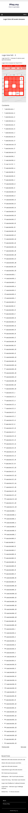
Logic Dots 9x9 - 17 (11, 692)
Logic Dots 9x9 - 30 (11, 743)
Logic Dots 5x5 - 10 (11, 191)
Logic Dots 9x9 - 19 (11, 700)
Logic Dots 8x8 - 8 (11, 538)
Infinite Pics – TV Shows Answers (10, 791)
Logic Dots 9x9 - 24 (11, 719)
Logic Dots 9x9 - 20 (11, 704)
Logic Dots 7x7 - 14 (11, 444)
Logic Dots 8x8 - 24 (11, 601)
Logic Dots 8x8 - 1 (10, 511)
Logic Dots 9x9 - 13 (11, 676)
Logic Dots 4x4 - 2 (10, 113)
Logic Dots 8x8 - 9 (10, 542)
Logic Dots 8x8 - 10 (11, 546)
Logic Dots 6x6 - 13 (11, 321)
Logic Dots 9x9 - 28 (11, 735)
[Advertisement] (14, 39)
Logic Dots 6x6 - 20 (11, 349)
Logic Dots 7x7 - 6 (11, 412)
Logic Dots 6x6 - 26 (11, 373)
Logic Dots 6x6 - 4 (11, 286)
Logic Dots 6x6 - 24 (11, 365)
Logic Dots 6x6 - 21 (11, 353)
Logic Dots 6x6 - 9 (10, 306)
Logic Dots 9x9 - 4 (11, 641)
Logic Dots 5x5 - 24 (11, 247)
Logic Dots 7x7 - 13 (11, 440)
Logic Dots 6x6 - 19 (11, 345)
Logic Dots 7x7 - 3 (10, 400)
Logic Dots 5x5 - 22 (11, 239)
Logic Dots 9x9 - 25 (11, 723)
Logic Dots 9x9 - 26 (11, 727)
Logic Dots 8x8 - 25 (11, 605)
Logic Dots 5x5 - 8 (10, 184)
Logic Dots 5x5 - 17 (11, 219)
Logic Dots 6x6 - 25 (11, 369)
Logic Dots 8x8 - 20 (11, 585)
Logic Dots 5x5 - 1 (10, 156)
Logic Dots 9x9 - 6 (11, 648)
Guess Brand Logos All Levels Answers (12, 769)
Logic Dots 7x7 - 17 (11, 455)
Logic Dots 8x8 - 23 (11, 597)
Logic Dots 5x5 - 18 (11, 223)
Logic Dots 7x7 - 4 (11, 404)
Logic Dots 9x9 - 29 (11, 739)
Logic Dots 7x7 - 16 (11, 451)
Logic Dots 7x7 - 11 (10, 432)
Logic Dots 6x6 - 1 (10, 274)
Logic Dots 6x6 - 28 (11, 381)
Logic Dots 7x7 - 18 (11, 459)
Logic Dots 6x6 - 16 (11, 333)
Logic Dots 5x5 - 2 (10, 160)
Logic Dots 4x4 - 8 (10, 136)
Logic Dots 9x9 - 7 (11, 652)
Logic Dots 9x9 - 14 (11, 680)
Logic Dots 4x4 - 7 (10, 132)
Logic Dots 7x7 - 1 (10, 392)
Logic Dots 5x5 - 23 (11, 243)
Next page (23, 747)
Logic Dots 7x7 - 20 (11, 467)
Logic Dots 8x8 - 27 (11, 613)
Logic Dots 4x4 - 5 (10, 125)
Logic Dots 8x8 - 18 (11, 578)
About (4, 800)
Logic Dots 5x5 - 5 (10, 172)
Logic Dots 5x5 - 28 (11, 262)
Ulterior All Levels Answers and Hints (11, 763)
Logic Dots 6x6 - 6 (11, 294)
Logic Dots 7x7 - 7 (11, 416)
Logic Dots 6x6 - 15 (11, 329)
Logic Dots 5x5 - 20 (11, 231)
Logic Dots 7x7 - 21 (11, 471)
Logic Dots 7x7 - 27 (11, 495)
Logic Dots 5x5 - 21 (11, 235)
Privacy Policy (6, 804)
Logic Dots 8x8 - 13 (11, 558)
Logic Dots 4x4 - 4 (10, 121)
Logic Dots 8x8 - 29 (11, 621)
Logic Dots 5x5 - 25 (11, 251)
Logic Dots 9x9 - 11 (11, 668)
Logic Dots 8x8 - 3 (11, 518)
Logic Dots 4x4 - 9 (10, 140)
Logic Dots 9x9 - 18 (11, 696)
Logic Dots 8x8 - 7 (11, 534)
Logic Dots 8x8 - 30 (11, 625)
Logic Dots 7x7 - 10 (11, 428)
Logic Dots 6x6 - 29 (11, 385)
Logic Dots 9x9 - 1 (10, 629)
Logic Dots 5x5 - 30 (11, 270)
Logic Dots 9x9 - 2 (11, 633)
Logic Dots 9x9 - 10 (11, 664)
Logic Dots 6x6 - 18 (11, 341)
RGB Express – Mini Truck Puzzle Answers (13, 776)
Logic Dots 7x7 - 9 (10, 424)
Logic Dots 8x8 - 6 (11, 530)
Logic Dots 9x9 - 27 (11, 731)
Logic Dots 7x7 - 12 (11, 436)
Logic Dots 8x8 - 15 (11, 566)
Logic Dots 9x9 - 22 (11, 711)
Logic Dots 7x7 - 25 (11, 487)
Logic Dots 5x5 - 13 (11, 203)
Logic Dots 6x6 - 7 (11, 298)
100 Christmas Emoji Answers (9, 773)
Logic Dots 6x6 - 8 (11, 302)
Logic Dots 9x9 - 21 (11, 708)
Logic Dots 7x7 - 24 (11, 483)
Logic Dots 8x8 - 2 (11, 514)
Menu (25, 14)
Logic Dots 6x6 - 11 (10, 314)
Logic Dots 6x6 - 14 (11, 325)
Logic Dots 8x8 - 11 (10, 550)
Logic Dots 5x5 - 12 (11, 199)
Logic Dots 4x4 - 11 (10, 148)
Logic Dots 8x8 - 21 (11, 589)
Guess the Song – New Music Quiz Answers (13, 780)
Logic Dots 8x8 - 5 (11, 526)
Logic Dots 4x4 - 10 (11, 144)
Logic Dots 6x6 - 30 (11, 388)
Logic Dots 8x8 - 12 (11, 554)
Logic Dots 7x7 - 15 (11, 448)
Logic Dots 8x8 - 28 (11, 617)
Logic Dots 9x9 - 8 (11, 656)
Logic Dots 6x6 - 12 (11, 318)
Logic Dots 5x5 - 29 (11, 266)
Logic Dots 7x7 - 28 (11, 499)
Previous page (5, 747)
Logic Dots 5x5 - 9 (10, 188)
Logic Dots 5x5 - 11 (10, 195)
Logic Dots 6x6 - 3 (11, 282)
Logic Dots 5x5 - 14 (11, 207)
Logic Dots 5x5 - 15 (11, 211)
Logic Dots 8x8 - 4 (11, 522)
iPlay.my (14, 4)
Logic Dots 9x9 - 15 (11, 684)
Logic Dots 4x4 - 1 (9, 109)
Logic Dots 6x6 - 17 (11, 337)
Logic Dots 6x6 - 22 (11, 357)
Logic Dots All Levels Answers (9, 766)
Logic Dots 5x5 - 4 (10, 168)
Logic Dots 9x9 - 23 (11, 715)
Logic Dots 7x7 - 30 (11, 507)
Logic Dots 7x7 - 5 (11, 408)
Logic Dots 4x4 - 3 (10, 117)
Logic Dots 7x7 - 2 (11, 396)
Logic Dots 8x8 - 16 (11, 570)
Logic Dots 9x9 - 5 (11, 644)
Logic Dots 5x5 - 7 (10, 180)
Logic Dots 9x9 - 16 (11, 688)
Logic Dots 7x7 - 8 (11, 420)
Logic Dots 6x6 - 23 (11, 361)
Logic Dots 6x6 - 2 (11, 278)
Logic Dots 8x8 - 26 (11, 609)
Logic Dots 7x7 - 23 (11, 479)
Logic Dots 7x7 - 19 (11, 463)
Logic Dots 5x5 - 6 (10, 176)
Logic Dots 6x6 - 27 (11, 377)
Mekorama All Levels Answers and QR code (13, 759)
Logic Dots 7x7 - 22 (11, 475)
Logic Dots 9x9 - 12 (11, 672)
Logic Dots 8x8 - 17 (11, 574)
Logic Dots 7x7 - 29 (11, 503)
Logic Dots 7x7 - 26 (11, 491)
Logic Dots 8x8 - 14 (11, 562)
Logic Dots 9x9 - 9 (11, 660)
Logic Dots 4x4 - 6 (10, 128)
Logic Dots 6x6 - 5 (11, 290)
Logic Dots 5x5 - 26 (11, 255)
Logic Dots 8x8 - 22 (11, 593)
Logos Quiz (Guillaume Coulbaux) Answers (13, 783)
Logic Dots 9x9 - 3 (11, 637)
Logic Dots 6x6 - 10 (11, 310)
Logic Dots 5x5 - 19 (10, 227)
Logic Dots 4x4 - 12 (11, 152)
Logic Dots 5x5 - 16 (11, 215)
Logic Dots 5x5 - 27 (11, 258)
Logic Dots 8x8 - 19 (11, 581)
